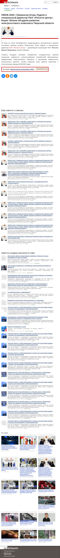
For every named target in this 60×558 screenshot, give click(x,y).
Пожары (45, 8)
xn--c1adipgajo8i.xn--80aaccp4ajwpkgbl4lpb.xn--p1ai (15, 36)
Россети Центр (19, 48)
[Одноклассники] (7, 76)
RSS (14, 556)
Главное (6, 8)
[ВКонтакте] (3, 76)
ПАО (10, 48)
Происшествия (36, 8)
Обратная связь (7, 553)
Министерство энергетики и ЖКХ (22, 69)
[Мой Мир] (15, 76)
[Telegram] (11, 76)
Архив (13, 8)
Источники (19, 8)
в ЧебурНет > (8, 10)
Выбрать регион (7, 554)
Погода (27, 8)
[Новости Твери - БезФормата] (9, 2)
